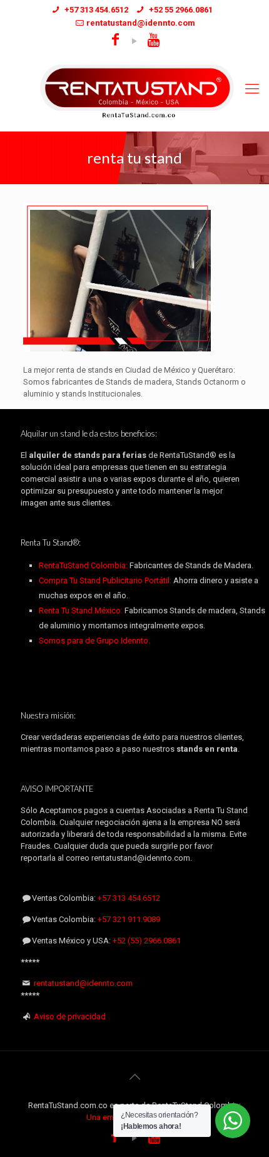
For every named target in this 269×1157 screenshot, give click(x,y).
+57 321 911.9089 (129, 919)
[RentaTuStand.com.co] (134, 91)
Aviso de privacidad (70, 1016)
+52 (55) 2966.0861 (147, 940)
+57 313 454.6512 (129, 898)
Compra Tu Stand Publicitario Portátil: (105, 580)
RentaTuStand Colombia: (84, 565)
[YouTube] (134, 41)
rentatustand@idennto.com (83, 983)
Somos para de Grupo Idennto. (94, 640)
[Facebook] (115, 41)
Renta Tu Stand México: (81, 610)
